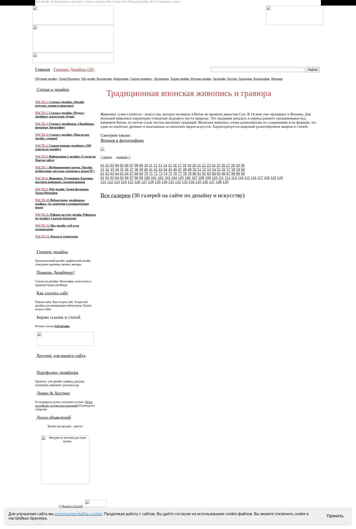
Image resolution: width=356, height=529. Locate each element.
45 (170, 169)
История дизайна (201, 78)
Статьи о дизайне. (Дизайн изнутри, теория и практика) (59, 103)
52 (204, 169)
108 (201, 178)
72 (156, 173)
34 (117, 169)
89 (238, 173)
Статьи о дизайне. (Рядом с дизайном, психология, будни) (60, 114)
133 (185, 182)
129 (158, 182)
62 (107, 173)
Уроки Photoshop (69, 78)
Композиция (121, 78)
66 (127, 173)
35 (122, 169)
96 (127, 178)
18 (184, 165)
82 (204, 173)
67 (131, 173)
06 (127, 165)
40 (146, 169)
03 (112, 165)
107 (194, 178)
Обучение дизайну (46, 78)
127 (144, 182)
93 (112, 178)
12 (155, 165)
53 (209, 169)
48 (185, 169)
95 (122, 178)
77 (180, 173)
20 (194, 165)
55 (219, 169)
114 (240, 178)
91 (102, 178)
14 (165, 165)
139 (225, 182)
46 (175, 169)
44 (165, 169)
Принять (335, 515)
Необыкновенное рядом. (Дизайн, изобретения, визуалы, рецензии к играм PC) (64, 169)
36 (127, 169)
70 (146, 173)
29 (238, 165)
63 (112, 173)
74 (165, 173)
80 (194, 173)
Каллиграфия (262, 78)
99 (141, 178)
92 (107, 178)
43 (161, 169)
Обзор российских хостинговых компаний (64, 403)
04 (117, 165)
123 (117, 182)
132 (178, 182)
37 (131, 169)
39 (141, 169)
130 (164, 182)
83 (209, 173)
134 (191, 182)
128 (151, 182)
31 (102, 169)
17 (180, 165)
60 (243, 169)
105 (181, 178)
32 (107, 169)
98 (136, 178)
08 (136, 165)
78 (185, 173)
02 (107, 165)
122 (110, 182)
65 (122, 173)
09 (141, 165)
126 (137, 182)
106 (188, 178)
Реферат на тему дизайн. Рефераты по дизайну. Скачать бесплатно (65, 216)
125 (130, 182)
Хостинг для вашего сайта (61, 355)
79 (190, 173)
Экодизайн (219, 78)
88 (233, 173)
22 (204, 165)
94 (117, 178)
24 (214, 165)
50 (194, 169)
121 (103, 182)
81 (199, 173)
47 (180, 169)
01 (102, 165)
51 (199, 169)
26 (223, 165)
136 (205, 182)
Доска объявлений (54, 417)
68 (136, 173)
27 (228, 165)
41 (151, 169)
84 (214, 173)
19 (189, 165)
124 (124, 182)
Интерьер (277, 78)
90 (243, 173)
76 (175, 173)
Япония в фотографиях (122, 140)
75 (170, 173)
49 (190, 169)
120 (280, 178)
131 (171, 182)
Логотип (232, 78)
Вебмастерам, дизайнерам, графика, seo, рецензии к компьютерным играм (62, 203)
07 (131, 165)
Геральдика (245, 78)
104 (174, 178)
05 (122, 165)
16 (175, 165)
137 (212, 182)
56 (223, 169)
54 (214, 169)
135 (198, 182)
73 (161, 173)
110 (214, 178)
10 (146, 165)
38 (136, 169)
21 (199, 165)
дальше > (123, 157)
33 (112, 169)
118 (267, 178)
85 (219, 173)
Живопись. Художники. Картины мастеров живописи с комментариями (64, 180)
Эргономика (161, 78)
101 (154, 178)
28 (233, 165)
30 (243, 165)
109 (208, 178)
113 (234, 178)
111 (221, 178)
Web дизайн (88, 78)
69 (141, 173)
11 (151, 165)
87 (228, 173)
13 (160, 165)
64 (117, 173)
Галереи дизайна (52, 251)
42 (156, 169)
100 (147, 178)
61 (102, 173)
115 (247, 178)
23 (209, 165)
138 (219, 182)
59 (238, 169)
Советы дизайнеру (141, 78)
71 (151, 173)
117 (260, 178)
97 (131, 178)
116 (253, 178)
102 (160, 178)
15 (170, 165)
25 (218, 165)
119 (273, 178)
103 (167, 178)
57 (228, 169)
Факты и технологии (56, 236)
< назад (106, 157)
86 (223, 173)
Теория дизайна (179, 78)
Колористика (104, 78)
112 (227, 178)
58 (233, 169)
